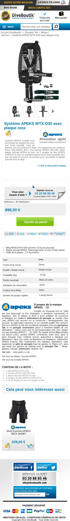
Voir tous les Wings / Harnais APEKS (19, 356)
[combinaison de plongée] (17, 20)
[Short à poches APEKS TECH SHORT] (18, 412)
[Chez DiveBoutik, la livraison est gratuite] (9, 235)
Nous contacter (39, 7)
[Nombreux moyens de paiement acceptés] (33, 515)
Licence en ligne (49, 2)
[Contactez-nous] (34, 485)
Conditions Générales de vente (46, 517)
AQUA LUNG (12, 334)
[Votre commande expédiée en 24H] (20, 235)
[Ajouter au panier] (29, 447)
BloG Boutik (10, 7)
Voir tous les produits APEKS (15, 359)
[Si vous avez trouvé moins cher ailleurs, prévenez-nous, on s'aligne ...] (57, 235)
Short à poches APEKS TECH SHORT (18, 432)
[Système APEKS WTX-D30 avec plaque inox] (15, 116)
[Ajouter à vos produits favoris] (7, 134)
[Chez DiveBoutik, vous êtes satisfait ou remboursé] (32, 235)
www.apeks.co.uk (21, 352)
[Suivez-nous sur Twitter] (46, 467)
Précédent (5, 111)
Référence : (10, 202)
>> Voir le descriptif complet (52, 165)
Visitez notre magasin (18, 2)
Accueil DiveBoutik (11, 32)
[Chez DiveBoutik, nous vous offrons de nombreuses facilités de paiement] (43, 235)
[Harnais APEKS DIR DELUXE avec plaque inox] (43, 116)
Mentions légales (14, 517)
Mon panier (61, 17)
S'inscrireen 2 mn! (44, 19)
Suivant (52, 111)
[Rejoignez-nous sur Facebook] (23, 470)
